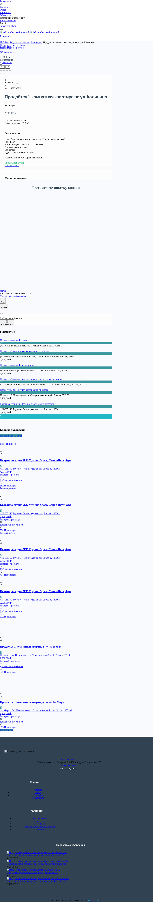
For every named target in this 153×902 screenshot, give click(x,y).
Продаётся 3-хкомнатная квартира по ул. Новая (24, 390)
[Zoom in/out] (10, 70)
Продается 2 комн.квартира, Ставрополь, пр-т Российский (36, 881)
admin (3, 291)
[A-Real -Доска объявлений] (15, 32)
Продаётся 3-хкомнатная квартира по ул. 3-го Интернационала (32, 379)
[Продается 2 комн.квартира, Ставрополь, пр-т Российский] (38, 878)
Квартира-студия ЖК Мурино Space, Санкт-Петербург (28, 404)
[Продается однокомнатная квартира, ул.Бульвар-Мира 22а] (37, 861)
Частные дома (40, 818)
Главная (4, 7)
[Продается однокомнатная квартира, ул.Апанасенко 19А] (37, 852)
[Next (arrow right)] (4, 73)
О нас (3, 10)
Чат (2, 302)
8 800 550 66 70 (8, 20)
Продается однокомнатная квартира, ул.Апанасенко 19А (35, 855)
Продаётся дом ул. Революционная (18, 365)
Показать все (6, 730)
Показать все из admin (11, 435)
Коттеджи (40, 823)
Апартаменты (40, 821)
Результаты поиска (20, 42)
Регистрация (6, 60)
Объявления (6, 15)
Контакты (5, 12)
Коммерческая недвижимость (40, 826)
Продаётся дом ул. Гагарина (14, 340)
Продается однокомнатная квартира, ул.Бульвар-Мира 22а (36, 864)
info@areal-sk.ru (8, 26)
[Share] (4, 70)
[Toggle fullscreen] (7, 70)
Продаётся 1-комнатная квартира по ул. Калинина (25, 351)
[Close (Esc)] (1, 70)
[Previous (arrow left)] (1, 73)
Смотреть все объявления (13, 296)
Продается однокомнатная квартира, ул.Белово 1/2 (32, 872)
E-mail (4, 307)
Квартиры (36, 42)
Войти (6, 57)
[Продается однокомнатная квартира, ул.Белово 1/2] (34, 870)
